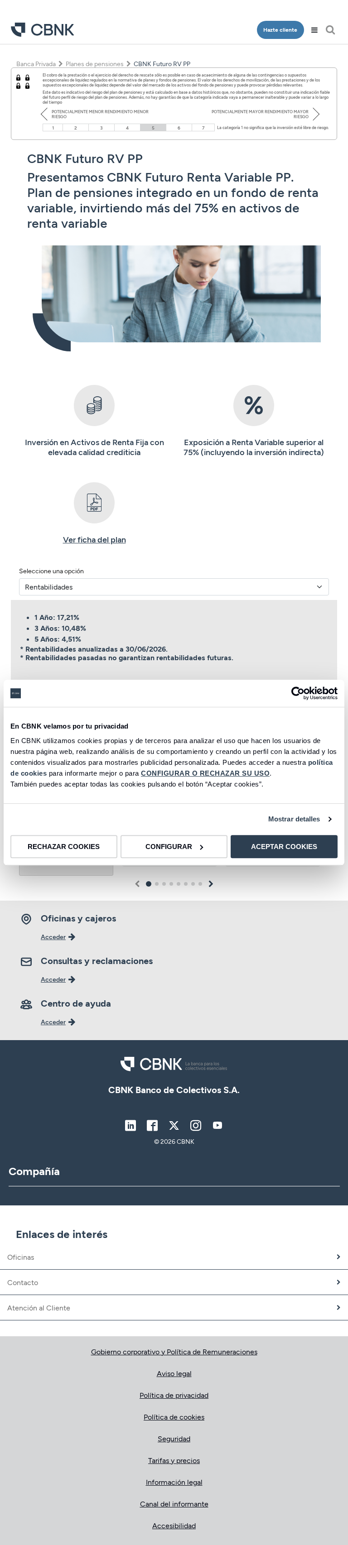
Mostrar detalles (294, 819)
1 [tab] (148, 884)
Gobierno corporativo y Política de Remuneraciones (174, 1351)
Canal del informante (174, 1503)
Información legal (174, 1482)
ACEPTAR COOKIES (284, 846)
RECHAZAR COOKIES (64, 846)
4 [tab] (171, 884)
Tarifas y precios (174, 1460)
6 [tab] (186, 884)
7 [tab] (193, 884)
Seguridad (174, 1438)
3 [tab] (164, 884)
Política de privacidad (174, 1395)
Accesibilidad (174, 1525)
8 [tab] (200, 884)
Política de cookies (174, 1416)
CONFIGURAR (168, 846)
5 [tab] (178, 884)
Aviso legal (174, 1373)
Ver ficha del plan (94, 539)
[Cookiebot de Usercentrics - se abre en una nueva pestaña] (298, 693)
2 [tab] (157, 884)
